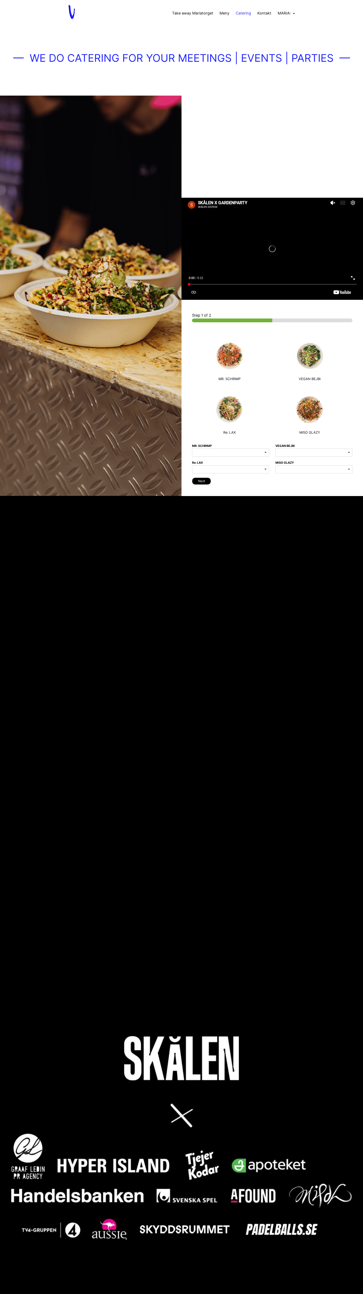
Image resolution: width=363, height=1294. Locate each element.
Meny (224, 13)
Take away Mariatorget (192, 13)
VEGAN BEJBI (285, 446)
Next (201, 481)
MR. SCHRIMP (202, 446)
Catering (243, 13)
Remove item (345, 452)
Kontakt (264, 13)
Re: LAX (197, 462)
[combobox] (230, 453)
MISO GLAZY (284, 462)
